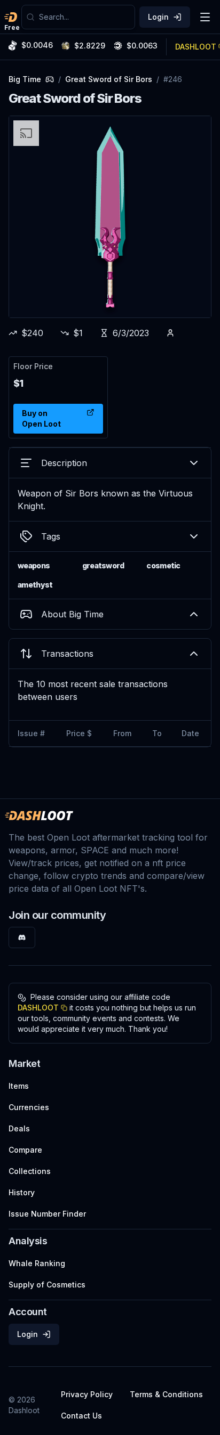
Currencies (29, 1107)
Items (19, 1085)
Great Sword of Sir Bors (108, 79)
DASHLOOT (38, 1007)
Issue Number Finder (47, 1213)
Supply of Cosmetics (47, 1284)
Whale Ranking (37, 1263)
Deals (19, 1128)
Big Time (25, 79)
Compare (25, 1149)
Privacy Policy (87, 1394)
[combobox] (84, 17)
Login (158, 16)
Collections (30, 1171)
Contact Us (81, 1415)
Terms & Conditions (166, 1394)
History (22, 1192)
